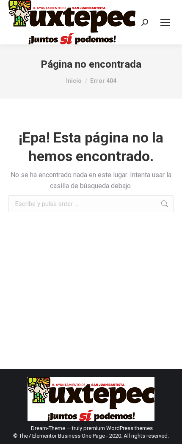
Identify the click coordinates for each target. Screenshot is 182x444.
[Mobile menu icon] (165, 22)
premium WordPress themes (118, 428)
